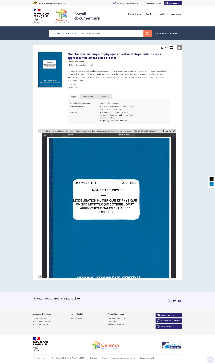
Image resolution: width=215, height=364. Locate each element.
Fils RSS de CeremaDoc (41, 324)
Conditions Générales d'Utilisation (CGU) (68, 358)
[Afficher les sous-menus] (137, 3)
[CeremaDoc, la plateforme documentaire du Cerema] (62, 16)
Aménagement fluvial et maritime (114, 112)
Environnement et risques (110, 109)
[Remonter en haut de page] (210, 359)
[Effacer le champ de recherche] (141, 33)
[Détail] (170, 131)
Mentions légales (40, 358)
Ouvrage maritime (107, 117)
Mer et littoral (106, 106)
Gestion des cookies (148, 358)
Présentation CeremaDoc (42, 321)
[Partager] (163, 131)
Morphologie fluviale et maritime (113, 120)
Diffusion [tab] (105, 96)
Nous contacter (76, 318)
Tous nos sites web (167, 326)
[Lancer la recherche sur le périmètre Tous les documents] (147, 33)
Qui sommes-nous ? (40, 318)
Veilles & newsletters (116, 324)
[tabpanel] (107, 162)
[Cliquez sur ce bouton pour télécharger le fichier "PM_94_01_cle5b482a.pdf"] (166, 131)
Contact (93, 358)
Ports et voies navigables (122, 106)
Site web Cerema (167, 315)
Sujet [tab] (73, 96)
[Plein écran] (174, 131)
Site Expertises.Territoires (170, 320)
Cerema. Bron (81, 65)
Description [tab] (88, 96)
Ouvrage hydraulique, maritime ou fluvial (117, 115)
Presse (104, 358)
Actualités (112, 321)
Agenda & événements (116, 318)
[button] (125, 3)
